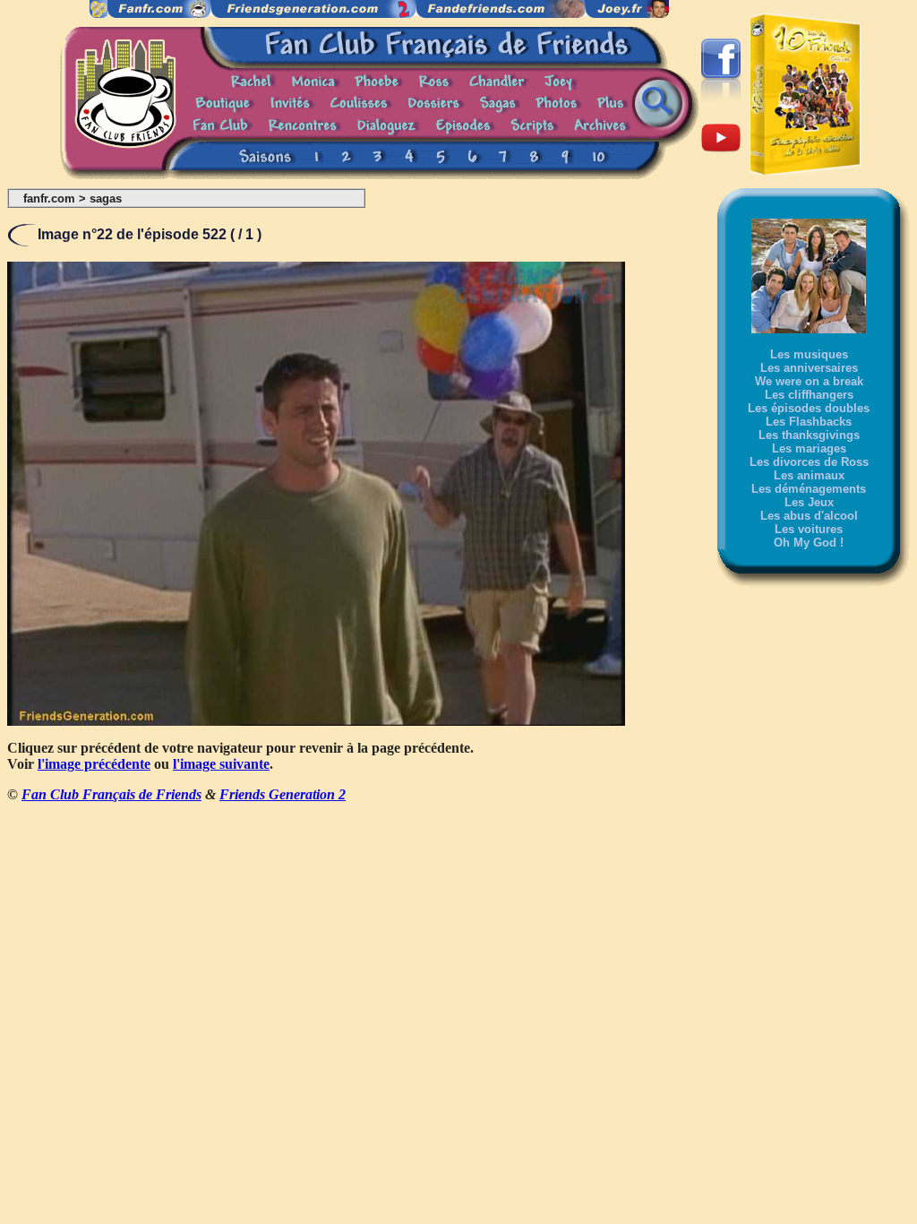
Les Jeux (809, 502)
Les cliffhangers (809, 394)
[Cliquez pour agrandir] (316, 720)
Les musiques (809, 354)
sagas (106, 198)
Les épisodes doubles (809, 408)
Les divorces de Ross (809, 462)
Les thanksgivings (809, 435)
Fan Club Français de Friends (111, 794)
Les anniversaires (809, 368)
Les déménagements (808, 489)
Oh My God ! (809, 542)
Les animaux (809, 475)
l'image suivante (221, 763)
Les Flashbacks (809, 421)
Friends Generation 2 (282, 794)
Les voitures (809, 529)
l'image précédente (94, 763)
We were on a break (809, 381)
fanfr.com (49, 198)
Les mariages (809, 448)
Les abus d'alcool (809, 515)
